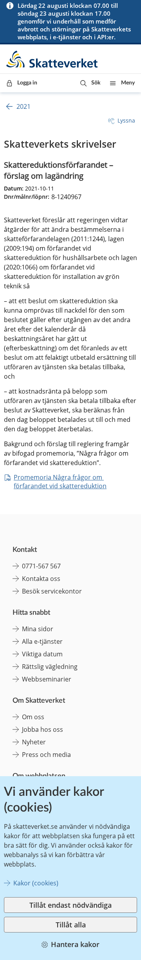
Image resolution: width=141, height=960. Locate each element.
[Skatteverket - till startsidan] (52, 59)
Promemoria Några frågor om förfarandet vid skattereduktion (60, 481)
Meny (128, 83)
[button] (90, 83)
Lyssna (126, 120)
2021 (23, 106)
